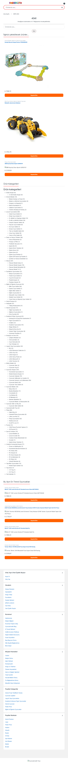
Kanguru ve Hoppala (15, 203)
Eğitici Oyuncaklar (14, 293)
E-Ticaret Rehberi (10, 629)
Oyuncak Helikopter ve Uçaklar (18, 378)
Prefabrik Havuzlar (14, 244)
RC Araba (12, 450)
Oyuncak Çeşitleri (10, 695)
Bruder (7, 747)
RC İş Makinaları (13, 457)
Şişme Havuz (12, 250)
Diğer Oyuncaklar (14, 310)
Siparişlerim (8, 592)
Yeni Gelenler (10, 474)
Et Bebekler (12, 397)
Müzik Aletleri (10, 363)
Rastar (7, 733)
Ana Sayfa (6, 14)
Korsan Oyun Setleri (14, 229)
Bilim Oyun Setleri (9, 101)
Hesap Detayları (9, 589)
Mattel (7, 744)
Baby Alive (12, 389)
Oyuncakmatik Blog (10, 626)
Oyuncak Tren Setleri (15, 384)
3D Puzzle (12, 429)
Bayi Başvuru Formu (10, 640)
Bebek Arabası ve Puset (16, 199)
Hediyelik (9, 303)
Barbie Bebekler (13, 391)
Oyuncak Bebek (10, 386)
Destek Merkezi (9, 600)
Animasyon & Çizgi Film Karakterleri (19, 318)
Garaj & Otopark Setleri (15, 222)
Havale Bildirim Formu (11, 677)
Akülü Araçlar (10, 192)
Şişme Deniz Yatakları (15, 248)
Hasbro (7, 727)
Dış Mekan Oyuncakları (12, 271)
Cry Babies (12, 395)
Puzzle (8, 425)
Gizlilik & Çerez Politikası (12, 632)
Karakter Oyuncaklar (15, 325)
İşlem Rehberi (9, 661)
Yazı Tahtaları (13, 344)
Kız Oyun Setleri (13, 226)
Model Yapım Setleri (14, 465)
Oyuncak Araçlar (11, 369)
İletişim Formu (9, 658)
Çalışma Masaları (14, 337)
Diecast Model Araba (15, 263)
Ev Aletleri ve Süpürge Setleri (17, 218)
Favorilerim (8, 597)
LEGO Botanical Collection (16, 350)
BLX (10, 348)
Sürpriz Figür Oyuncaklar (16, 331)
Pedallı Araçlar (13, 280)
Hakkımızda (8, 618)
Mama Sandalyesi (14, 205)
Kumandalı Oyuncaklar (15, 372)
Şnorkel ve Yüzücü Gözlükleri (17, 258)
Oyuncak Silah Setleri (15, 406)
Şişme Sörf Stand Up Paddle (17, 256)
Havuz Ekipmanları (14, 239)
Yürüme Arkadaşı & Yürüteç (17, 209)
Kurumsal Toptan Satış (11, 623)
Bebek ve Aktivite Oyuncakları (19, 40)
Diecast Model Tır (14, 269)
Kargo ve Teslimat (10, 666)
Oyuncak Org (13, 367)
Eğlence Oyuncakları (15, 312)
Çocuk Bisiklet (13, 433)
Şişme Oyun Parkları (14, 254)
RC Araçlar (12, 453)
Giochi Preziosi (10, 301)
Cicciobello (12, 393)
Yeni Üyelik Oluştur (10, 608)
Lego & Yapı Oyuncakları (13, 346)
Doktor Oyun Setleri (14, 288)
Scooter (11, 440)
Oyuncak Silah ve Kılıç (12, 403)
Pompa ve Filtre (13, 241)
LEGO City (12, 352)
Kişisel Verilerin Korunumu (12, 634)
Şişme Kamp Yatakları (15, 442)
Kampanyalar (9, 664)
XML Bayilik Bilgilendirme (12, 643)
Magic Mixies (12, 327)
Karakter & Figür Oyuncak (13, 316)
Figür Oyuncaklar (14, 320)
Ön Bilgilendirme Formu (11, 680)
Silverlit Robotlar (13, 461)
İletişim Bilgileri (9, 621)
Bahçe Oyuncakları (14, 273)
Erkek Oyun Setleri (14, 216)
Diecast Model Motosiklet (16, 267)
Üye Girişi (8, 605)
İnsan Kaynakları (10, 637)
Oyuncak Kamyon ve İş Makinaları (18, 380)
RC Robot (12, 459)
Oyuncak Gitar (13, 365)
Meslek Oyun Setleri (14, 297)
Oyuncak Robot (13, 382)
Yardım (7, 655)
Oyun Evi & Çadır (14, 278)
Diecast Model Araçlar (15, 265)
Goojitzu (11, 322)
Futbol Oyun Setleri (14, 275)
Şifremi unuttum (9, 603)
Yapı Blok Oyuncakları (12, 463)
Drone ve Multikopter (15, 446)
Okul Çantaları (13, 339)
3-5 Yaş (11, 470)
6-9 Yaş (11, 472)
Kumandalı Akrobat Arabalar (17, 448)
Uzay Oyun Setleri (14, 233)
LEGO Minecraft (13, 359)
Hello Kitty (12, 412)
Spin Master (8, 738)
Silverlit (7, 730)
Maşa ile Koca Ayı (14, 329)
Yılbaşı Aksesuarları (14, 305)
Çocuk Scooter (13, 435)
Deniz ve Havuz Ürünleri (13, 237)
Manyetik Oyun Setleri (15, 295)
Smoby (7, 735)
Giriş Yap (7, 579)
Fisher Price (8, 706)
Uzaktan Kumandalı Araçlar (14, 444)
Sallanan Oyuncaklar (15, 207)
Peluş (6, 162)
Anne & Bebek (8, 40)
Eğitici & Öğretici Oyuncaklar (13, 709)
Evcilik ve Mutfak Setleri (16, 220)
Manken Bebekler (14, 399)
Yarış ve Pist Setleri (14, 235)
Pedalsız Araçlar (13, 282)
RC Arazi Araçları (14, 455)
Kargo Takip (8, 594)
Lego (6, 722)
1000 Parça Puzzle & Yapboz (17, 427)
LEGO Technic (13, 361)
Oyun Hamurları (13, 342)
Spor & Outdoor (10, 431)
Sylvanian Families (14, 333)
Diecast (8, 261)
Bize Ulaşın (8, 645)
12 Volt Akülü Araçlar (15, 194)
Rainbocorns (12, 421)
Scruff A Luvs (13, 423)
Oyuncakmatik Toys (12, 408)
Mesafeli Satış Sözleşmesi (12, 683)
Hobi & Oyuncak (10, 307)
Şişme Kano (12, 252)
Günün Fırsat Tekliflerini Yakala (13, 693)
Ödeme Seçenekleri (10, 669)
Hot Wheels (8, 741)
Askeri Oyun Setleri (14, 214)
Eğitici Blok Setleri (14, 290)
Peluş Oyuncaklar (12, 162)
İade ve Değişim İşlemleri (12, 672)
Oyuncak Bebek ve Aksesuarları (18, 401)
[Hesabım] (60, 3)
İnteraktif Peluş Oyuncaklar (16, 414)
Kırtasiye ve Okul (11, 335)
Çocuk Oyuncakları (11, 212)
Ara (62, 7)
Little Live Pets (13, 416)
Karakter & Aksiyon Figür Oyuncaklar (15, 701)
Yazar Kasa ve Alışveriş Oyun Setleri (19, 299)
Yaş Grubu (9, 467)
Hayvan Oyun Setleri (15, 224)
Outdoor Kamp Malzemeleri (17, 438)
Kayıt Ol (7, 576)
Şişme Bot (12, 246)
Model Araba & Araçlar (15, 374)
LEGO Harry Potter (14, 357)
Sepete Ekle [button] (34, 95)
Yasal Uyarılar (9, 675)
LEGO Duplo (12, 354)
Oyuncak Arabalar (14, 376)
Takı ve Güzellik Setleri (15, 231)
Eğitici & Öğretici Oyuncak (19, 101)
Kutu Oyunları (13, 314)
